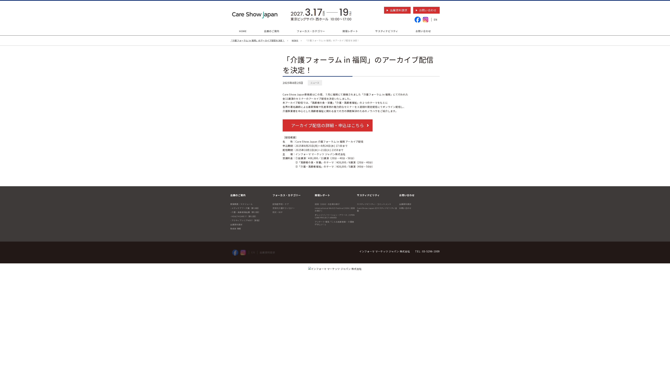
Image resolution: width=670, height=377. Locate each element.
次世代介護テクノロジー (284, 208)
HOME (243, 31)
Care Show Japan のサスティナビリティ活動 (377, 209)
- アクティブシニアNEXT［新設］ (245, 220)
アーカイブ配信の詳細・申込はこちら (327, 125)
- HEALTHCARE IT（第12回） (243, 216)
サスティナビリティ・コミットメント (374, 204)
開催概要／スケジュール (241, 204)
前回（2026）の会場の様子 (327, 204)
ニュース (315, 82)
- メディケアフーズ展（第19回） (245, 208)
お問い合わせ (428, 10)
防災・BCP (277, 212)
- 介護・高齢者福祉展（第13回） (245, 212)
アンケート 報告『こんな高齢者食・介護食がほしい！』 (334, 223)
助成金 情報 (235, 228)
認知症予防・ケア (281, 204)
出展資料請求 (398, 10)
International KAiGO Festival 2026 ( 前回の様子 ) (335, 209)
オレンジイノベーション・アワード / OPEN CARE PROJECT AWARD (335, 216)
